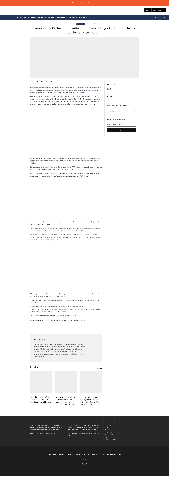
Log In (147, 10)
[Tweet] (42, 81)
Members (82, 17)
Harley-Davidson (58, 167)
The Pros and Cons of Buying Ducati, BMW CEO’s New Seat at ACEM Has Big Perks (90, 400)
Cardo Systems (79, 320)
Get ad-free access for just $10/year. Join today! (84, 3)
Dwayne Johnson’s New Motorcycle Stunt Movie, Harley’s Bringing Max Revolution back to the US (66, 400)
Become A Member (158, 10)
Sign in (109, 89)
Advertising (108, 425)
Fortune (55, 320)
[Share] (37, 81)
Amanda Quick (70, 23)
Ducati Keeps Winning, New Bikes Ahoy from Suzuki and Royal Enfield (40, 399)
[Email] (56, 81)
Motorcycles (29, 17)
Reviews (51, 17)
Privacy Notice (109, 432)
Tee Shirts (73, 17)
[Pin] (46, 81)
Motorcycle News (80, 23)
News (19, 17)
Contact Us (108, 427)
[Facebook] (155, 17)
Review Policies (109, 435)
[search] (134, 111)
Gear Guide (61, 17)
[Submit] (51, 81)
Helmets (41, 17)
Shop (106, 437)
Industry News (39, 329)
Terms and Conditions (111, 439)
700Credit (48, 320)
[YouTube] (158, 17)
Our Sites (107, 430)
